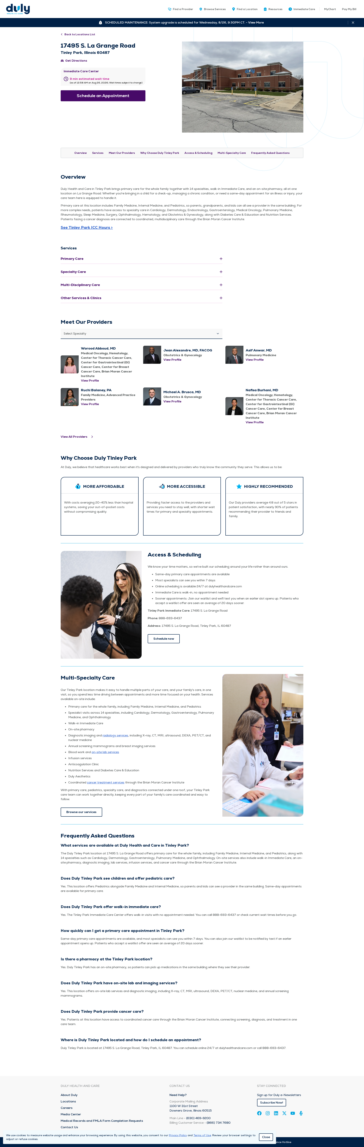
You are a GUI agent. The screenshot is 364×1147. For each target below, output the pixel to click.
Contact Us (69, 1127)
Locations (68, 1101)
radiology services (115, 735)
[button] (273, 9)
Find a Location (247, 9)
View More (256, 22)
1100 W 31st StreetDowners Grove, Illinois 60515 (190, 1108)
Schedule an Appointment (103, 95)
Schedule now (163, 639)
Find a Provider (183, 9)
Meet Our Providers (122, 153)
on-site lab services (105, 752)
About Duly (69, 1095)
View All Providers (74, 437)
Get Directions (76, 61)
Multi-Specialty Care (232, 153)
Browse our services (81, 812)
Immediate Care (304, 9)
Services (98, 153)
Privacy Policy (178, 1135)
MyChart (330, 9)
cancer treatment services (105, 782)
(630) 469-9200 (198, 1118)
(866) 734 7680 (219, 1123)
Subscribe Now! (271, 1103)
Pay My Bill (349, 9)
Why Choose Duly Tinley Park (159, 153)
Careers (66, 1108)
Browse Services (215, 9)
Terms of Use (202, 1135)
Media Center (71, 1114)
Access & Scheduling (198, 153)
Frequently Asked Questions (270, 153)
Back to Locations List (79, 34)
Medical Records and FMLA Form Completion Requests (102, 1121)
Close (266, 1137)
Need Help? (178, 1095)
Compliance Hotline (278, 1142)
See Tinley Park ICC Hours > (87, 227)
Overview (80, 153)
